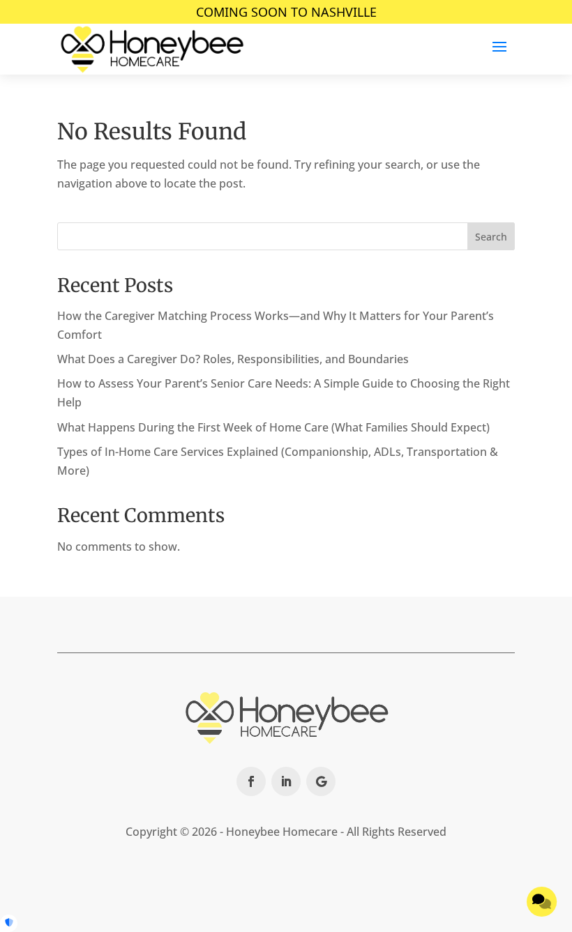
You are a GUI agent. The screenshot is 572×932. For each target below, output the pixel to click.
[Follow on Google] (321, 781)
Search (491, 236)
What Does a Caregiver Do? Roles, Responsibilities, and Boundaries (233, 359)
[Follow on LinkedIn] (286, 781)
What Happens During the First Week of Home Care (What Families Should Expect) (273, 427)
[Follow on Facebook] (251, 781)
